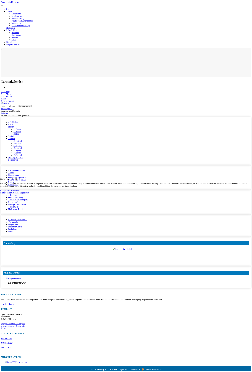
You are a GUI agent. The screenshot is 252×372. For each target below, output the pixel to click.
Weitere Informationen (9, 193)
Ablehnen (14, 190)
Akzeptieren (5, 190)
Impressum (24, 193)
